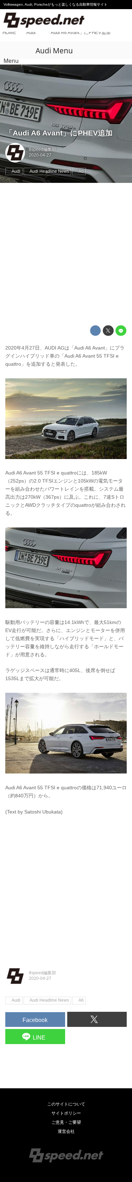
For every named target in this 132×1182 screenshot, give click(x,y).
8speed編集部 (42, 149)
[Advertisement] (66, 254)
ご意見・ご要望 (66, 1122)
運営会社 (66, 1131)
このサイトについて (66, 1104)
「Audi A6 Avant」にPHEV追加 (59, 133)
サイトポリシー (66, 1113)
